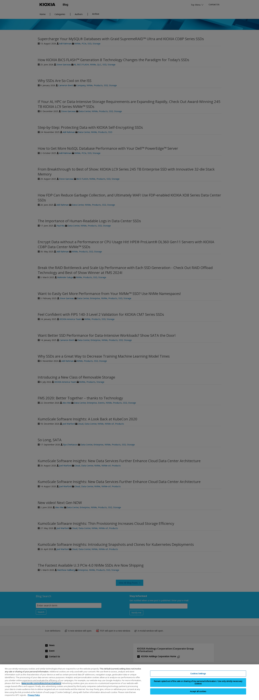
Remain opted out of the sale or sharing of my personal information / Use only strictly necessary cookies (198, 682)
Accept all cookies (198, 691)
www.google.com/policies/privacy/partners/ (41, 683)
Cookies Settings (198, 673)
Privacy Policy (34, 695)
